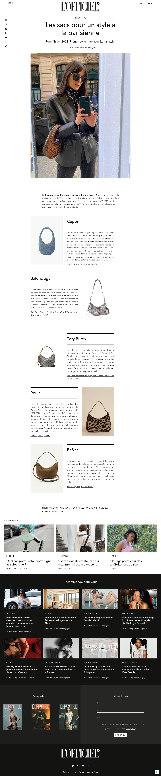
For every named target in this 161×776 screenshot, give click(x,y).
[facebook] (6, 25)
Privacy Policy (131, 729)
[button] (77, 717)
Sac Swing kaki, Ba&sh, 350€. (80, 486)
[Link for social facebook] (78, 766)
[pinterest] (6, 29)
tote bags (89, 195)
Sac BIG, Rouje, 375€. (40, 435)
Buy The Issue (138, 3)
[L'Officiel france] (80, 6)
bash (107, 508)
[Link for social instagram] (83, 766)
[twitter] (6, 38)
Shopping (80, 18)
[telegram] (6, 46)
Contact (65, 772)
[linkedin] (6, 33)
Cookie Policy (93, 772)
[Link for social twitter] (73, 766)
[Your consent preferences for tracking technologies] (157, 772)
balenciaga (58, 512)
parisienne (64, 508)
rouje (101, 508)
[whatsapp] (6, 42)
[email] (6, 20)
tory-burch (91, 508)
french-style (77, 508)
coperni (46, 512)
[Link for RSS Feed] (88, 766)
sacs (55, 508)
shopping (47, 508)
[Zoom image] (47, 240)
